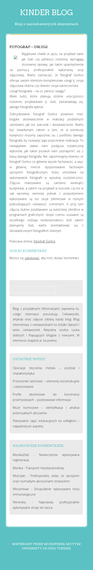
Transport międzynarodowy (45, 468)
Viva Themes (59, 548)
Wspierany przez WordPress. (38, 544)
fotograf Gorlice (44, 241)
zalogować (32, 258)
